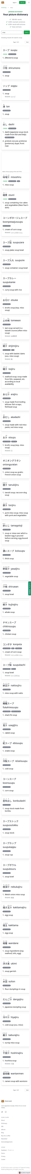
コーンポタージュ (16, 232)
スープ (13, 97)
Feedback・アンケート (7, 1150)
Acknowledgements (6, 1142)
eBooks (3, 1129)
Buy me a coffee (5, 1136)
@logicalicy (9, 1169)
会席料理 (14, 336)
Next (27, 42)
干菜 (12, 1064)
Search (27, 32)
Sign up (22, 2)
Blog (2, 1132)
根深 (12, 897)
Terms (3, 1153)
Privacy (3, 1156)
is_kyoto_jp (11, 171)
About (3, 1120)
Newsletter (4, 1139)
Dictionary (3, 7)
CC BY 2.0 (20, 171)
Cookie (3, 1159)
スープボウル (15, 676)
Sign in (14, 2)
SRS (2, 1126)
